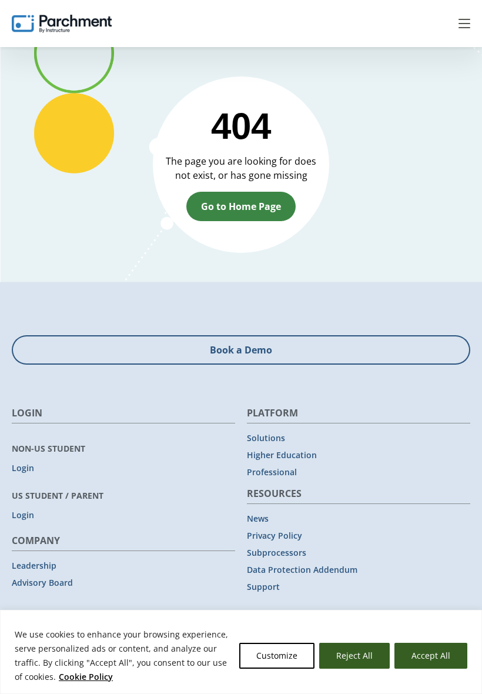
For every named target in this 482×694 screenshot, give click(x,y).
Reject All (354, 655)
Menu (464, 23)
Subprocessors (276, 552)
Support (263, 586)
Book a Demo (241, 349)
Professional (272, 472)
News (258, 518)
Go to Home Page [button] (241, 206)
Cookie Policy (86, 676)
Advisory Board (42, 582)
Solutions (266, 437)
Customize (276, 655)
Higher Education (282, 455)
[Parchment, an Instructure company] (62, 23)
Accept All (430, 655)
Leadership (34, 565)
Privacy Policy (274, 535)
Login (23, 467)
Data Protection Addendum (302, 569)
